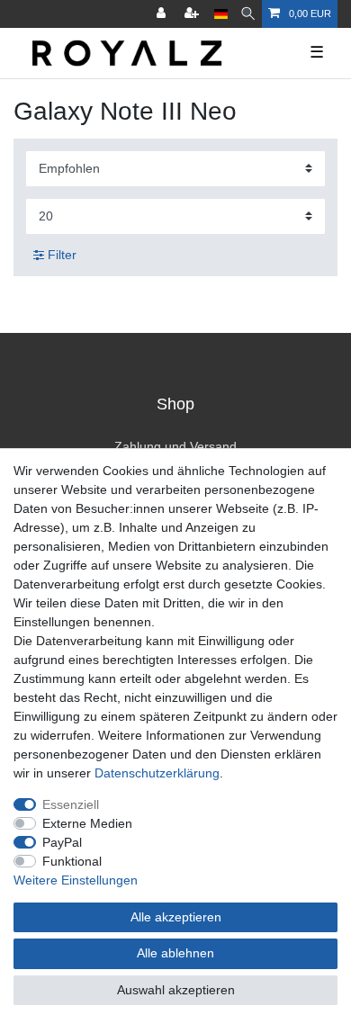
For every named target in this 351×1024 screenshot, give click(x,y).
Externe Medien (87, 823)
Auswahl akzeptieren (176, 990)
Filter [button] (62, 254)
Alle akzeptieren (175, 917)
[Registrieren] (193, 14)
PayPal (62, 842)
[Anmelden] (163, 14)
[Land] (221, 14)
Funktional (72, 861)
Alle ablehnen (175, 953)
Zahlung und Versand (175, 446)
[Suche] (248, 14)
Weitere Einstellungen (76, 880)
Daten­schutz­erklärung (157, 773)
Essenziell (70, 804)
